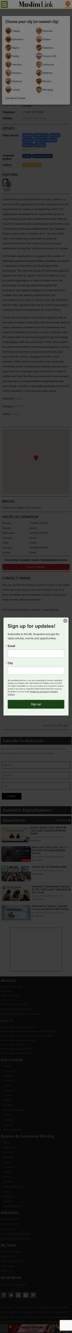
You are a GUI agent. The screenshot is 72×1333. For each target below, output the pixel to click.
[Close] (65, 621)
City (10, 663)
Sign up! (36, 704)
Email (11, 646)
